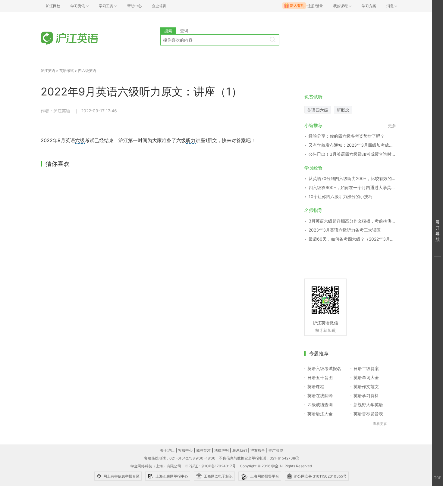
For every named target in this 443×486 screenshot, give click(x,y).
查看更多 (380, 423)
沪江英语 (48, 70)
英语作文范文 (366, 386)
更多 (392, 125)
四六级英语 (87, 70)
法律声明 (221, 450)
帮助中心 (134, 6)
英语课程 (315, 386)
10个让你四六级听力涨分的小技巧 (340, 196)
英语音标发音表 (368, 413)
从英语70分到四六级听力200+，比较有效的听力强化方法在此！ (352, 178)
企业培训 (159, 6)
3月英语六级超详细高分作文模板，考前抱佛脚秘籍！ (352, 220)
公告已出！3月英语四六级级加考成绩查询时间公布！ (352, 154)
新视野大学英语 (368, 404)
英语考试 (66, 70)
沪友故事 (257, 450)
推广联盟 (276, 450)
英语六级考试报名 (324, 368)
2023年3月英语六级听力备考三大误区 (345, 229)
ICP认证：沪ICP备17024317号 (210, 466)
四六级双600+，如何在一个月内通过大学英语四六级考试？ (352, 187)
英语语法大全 (320, 413)
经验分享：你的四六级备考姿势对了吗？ (347, 136)
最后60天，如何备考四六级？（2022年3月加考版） (352, 238)
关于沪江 (167, 450)
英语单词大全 (366, 377)
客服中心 (185, 450)
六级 (80, 140)
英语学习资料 (366, 395)
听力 (191, 140)
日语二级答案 (366, 368)
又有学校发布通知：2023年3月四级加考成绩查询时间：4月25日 (352, 145)
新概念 (343, 110)
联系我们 (239, 450)
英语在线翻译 (320, 395)
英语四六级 (317, 110)
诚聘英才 (203, 450)
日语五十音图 (320, 377)
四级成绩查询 (320, 404)
